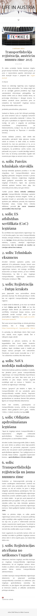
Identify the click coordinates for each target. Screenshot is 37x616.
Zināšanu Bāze (18, 48)
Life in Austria (18, 7)
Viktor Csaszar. (24, 612)
